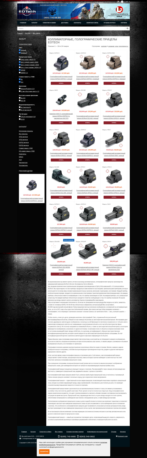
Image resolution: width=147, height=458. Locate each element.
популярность (123, 46)
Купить (61, 83)
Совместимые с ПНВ (26, 148)
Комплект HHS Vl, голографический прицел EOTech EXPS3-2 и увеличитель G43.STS (61, 116)
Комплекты (22, 154)
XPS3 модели (23, 139)
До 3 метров (26, 107)
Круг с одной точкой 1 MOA (29, 62)
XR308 (23, 70)
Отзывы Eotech (109, 22)
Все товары (59, 431)
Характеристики (25, 44)
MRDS (21, 157)
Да (22, 79)
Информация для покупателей (97, 431)
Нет (22, 82)
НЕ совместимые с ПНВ (26, 151)
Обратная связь (92, 22)
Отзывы (113, 431)
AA (23, 119)
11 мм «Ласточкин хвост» (30, 91)
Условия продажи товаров (74, 431)
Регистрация (31, 2)
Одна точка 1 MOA (28, 59)
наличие (104, 46)
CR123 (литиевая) (28, 117)
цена (116, 46)
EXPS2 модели (24, 142)
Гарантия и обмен (49, 22)
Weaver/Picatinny (28, 89)
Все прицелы (23, 134)
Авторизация (21, 2)
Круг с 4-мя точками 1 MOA (31, 67)
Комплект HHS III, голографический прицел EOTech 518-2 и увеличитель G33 (114, 267)
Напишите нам (122, 436)
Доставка (64, 22)
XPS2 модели (23, 137)
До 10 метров (26, 110)
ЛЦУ (20, 160)
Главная (23, 22)
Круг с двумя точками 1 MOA (30, 65)
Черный (23, 50)
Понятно (44, 451)
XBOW (24, 73)
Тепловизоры (23, 165)
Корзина (124, 22)
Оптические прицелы (26, 131)
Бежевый (24, 53)
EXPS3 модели (24, 145)
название (111, 46)
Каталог (34, 22)
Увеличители (23, 162)
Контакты (77, 22)
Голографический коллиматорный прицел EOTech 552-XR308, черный (61, 267)
